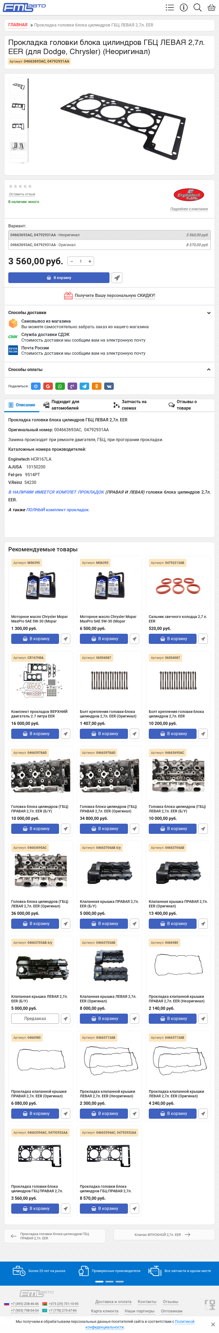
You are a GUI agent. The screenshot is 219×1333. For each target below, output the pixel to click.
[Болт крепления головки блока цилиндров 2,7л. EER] (109, 680)
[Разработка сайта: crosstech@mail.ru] (210, 1307)
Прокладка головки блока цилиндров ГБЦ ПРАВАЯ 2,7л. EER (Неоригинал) (37, 1191)
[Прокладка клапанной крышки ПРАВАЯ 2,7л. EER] (178, 965)
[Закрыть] (213, 1324)
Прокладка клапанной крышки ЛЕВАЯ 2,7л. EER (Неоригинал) (107, 1093)
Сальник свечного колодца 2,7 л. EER (178, 618)
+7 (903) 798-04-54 (25, 1310)
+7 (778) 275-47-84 (63, 1310)
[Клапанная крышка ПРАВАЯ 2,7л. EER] (109, 870)
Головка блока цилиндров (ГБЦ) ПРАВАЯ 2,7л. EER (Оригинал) (108, 808)
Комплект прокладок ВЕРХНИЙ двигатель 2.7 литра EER (39, 713)
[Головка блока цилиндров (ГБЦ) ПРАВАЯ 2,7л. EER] (40, 775)
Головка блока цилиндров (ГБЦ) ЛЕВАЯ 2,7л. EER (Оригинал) (39, 903)
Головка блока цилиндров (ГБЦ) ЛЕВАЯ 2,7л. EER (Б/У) (177, 808)
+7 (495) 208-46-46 (25, 1304)
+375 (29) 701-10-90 (64, 1304)
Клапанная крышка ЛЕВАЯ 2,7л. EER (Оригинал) (108, 998)
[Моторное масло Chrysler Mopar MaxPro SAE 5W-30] (40, 585)
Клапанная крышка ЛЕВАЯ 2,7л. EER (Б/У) (39, 998)
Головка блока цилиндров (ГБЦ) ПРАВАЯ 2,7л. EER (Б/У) (39, 808)
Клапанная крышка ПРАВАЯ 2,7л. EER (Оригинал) (178, 903)
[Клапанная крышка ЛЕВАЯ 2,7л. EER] (40, 965)
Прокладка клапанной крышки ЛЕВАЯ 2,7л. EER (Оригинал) (176, 1093)
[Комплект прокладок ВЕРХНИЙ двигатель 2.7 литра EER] (40, 680)
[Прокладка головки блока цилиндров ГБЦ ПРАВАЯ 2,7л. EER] (40, 1155)
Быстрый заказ (117, 277)
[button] (99, 1281)
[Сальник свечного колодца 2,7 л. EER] (178, 585)
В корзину (62, 278)
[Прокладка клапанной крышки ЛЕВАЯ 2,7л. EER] (109, 1060)
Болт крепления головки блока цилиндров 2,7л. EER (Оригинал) (108, 713)
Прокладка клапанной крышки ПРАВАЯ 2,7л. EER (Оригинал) (39, 1093)
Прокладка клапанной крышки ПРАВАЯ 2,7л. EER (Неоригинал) (177, 998)
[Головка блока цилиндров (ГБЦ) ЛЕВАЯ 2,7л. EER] (178, 775)
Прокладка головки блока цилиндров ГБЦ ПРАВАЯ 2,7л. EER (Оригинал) (106, 1191)
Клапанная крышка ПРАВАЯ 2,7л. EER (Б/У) (109, 903)
